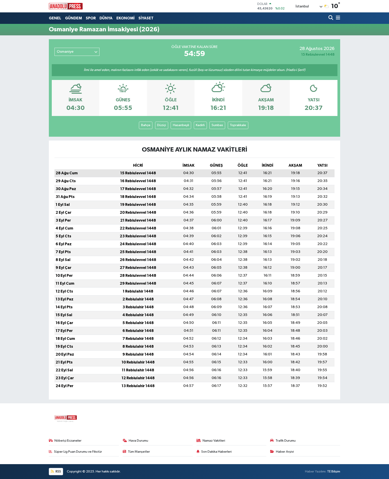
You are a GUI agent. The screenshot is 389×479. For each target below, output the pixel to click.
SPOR (91, 18)
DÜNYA (106, 18)
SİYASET (146, 18)
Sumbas (217, 125)
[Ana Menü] (337, 18)
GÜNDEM (73, 18)
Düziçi (161, 125)
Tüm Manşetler (139, 451)
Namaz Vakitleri (214, 440)
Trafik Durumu (286, 440)
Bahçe (145, 125)
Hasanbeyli (181, 125)
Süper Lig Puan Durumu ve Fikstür (78, 451)
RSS (58, 471)
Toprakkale (238, 125)
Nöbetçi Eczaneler (67, 440)
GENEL (55, 18)
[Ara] (331, 18)
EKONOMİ (125, 18)
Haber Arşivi (285, 451)
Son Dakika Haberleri (216, 451)
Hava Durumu (138, 440)
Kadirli (200, 125)
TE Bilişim (333, 471)
